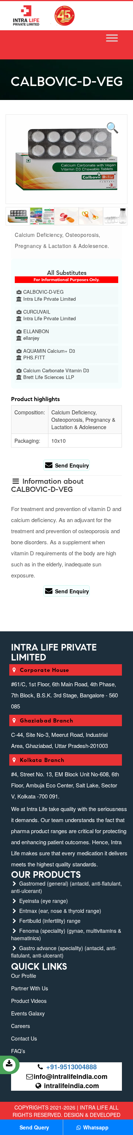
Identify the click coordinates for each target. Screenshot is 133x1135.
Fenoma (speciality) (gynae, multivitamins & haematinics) (66, 934)
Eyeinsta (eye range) (43, 900)
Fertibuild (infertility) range (49, 920)
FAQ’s (18, 1051)
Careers (20, 1025)
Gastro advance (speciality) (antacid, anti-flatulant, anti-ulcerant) (64, 951)
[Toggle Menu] (112, 38)
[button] (112, 126)
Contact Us (24, 1038)
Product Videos (29, 1000)
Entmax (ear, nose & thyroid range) (59, 910)
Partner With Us (29, 988)
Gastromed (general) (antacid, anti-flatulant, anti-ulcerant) (66, 887)
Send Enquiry (71, 465)
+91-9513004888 (71, 1067)
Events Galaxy (28, 1013)
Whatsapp (95, 1127)
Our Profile (23, 975)
